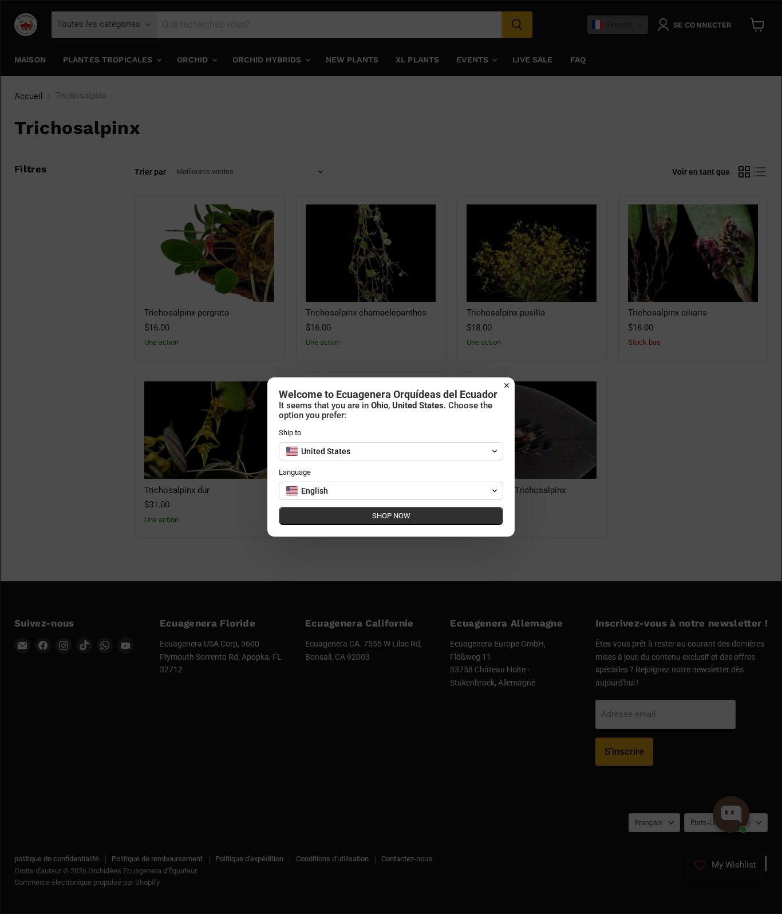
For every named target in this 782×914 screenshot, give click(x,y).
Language (295, 472)
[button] (391, 451)
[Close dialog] (506, 385)
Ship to (290, 432)
